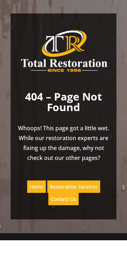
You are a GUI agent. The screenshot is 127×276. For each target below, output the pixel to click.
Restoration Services (74, 186)
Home (36, 186)
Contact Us (63, 199)
